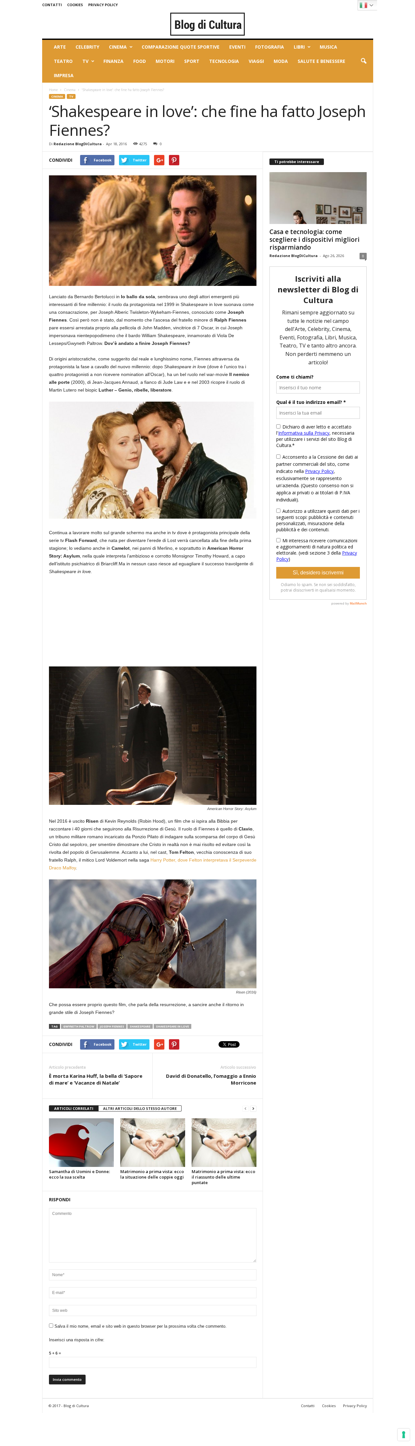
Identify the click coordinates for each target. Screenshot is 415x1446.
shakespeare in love (172, 1026)
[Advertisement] (97, 623)
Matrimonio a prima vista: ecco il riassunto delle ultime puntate (223, 1177)
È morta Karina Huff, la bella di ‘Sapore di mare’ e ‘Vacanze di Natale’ (95, 1079)
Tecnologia (224, 61)
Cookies (75, 4)
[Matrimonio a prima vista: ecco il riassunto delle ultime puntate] (224, 1142)
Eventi (237, 47)
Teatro (63, 61)
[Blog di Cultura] (207, 24)
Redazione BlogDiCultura (77, 143)
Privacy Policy (103, 4)
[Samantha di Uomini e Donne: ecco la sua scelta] (81, 1142)
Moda (281, 61)
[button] (363, 61)
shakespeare (140, 1026)
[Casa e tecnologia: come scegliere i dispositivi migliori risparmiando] (318, 198)
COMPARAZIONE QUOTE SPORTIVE (180, 47)
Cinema (118, 47)
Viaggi (256, 61)
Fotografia (269, 47)
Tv (85, 61)
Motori (165, 61)
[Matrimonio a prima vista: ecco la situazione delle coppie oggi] (152, 1142)
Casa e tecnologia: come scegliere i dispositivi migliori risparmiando (314, 240)
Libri (299, 47)
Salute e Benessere (321, 61)
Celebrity (87, 47)
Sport (191, 61)
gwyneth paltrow (78, 1026)
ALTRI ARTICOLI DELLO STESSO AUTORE (140, 1108)
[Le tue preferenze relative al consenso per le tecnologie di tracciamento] (403, 1434)
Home (53, 90)
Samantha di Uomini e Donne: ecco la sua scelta (79, 1174)
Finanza (113, 61)
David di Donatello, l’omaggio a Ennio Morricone (211, 1079)
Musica (328, 47)
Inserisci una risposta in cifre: (76, 1339)
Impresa (64, 75)
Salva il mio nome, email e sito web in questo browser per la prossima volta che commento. (140, 1326)
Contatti (52, 4)
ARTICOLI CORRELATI (73, 1108)
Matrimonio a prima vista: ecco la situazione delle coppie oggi (152, 1174)
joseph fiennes (112, 1026)
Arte (60, 47)
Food (139, 61)
